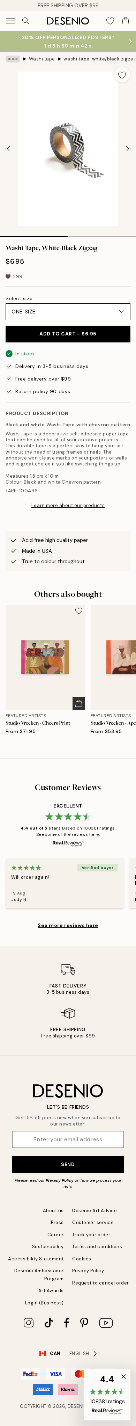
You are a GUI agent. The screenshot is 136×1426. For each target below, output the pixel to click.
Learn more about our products (68, 505)
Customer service (93, 1222)
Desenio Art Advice (94, 1211)
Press (57, 1222)
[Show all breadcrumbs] (13, 59)
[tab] (34, 234)
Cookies (81, 1259)
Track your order (91, 1235)
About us (53, 1211)
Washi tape (42, 59)
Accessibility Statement (36, 1259)
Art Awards (51, 1291)
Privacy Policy (60, 1180)
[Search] (25, 21)
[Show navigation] (10, 21)
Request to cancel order (100, 1283)
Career (55, 1235)
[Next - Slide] (127, 148)
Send (68, 1164)
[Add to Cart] (79, 703)
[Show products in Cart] (125, 21)
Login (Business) (44, 1303)
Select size (19, 298)
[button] (107, 1394)
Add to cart (68, 334)
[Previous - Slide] (8, 148)
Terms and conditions (97, 1247)
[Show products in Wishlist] (110, 21)
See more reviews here (68, 925)
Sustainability (48, 1247)
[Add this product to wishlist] (122, 74)
